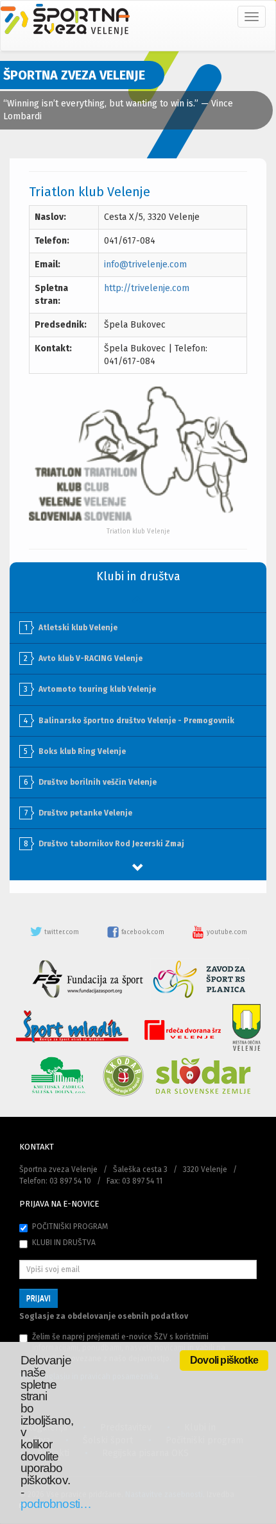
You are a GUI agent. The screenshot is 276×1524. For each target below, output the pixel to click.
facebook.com (142, 932)
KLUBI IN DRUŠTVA (64, 1242)
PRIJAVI (38, 1298)
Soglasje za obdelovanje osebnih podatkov (103, 1316)
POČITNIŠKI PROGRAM (70, 1226)
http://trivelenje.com (146, 288)
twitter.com (61, 932)
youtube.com (226, 932)
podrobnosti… (56, 1504)
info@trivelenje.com (145, 264)
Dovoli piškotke (224, 1360)
